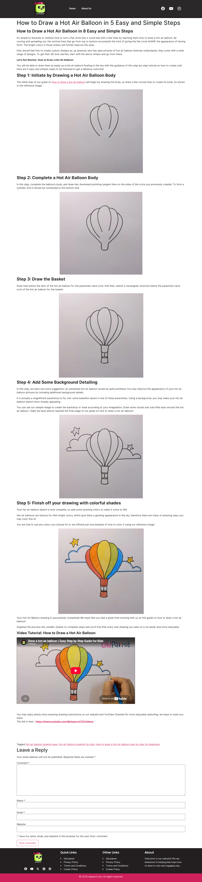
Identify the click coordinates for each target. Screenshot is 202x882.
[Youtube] (171, 8)
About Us (86, 8)
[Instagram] (179, 8)
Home (72, 8)
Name (21, 800)
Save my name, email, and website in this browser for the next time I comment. (63, 836)
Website (21, 824)
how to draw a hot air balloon (68, 82)
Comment (23, 763)
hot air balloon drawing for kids (76, 744)
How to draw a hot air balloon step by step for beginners (128, 744)
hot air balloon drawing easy (42, 744)
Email (21, 812)
